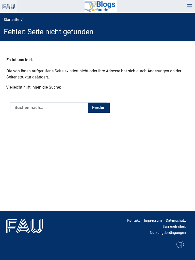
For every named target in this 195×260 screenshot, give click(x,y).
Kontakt (133, 220)
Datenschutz (176, 220)
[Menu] (189, 6)
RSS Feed (180, 244)
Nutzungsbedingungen (168, 233)
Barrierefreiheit (174, 226)
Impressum (153, 220)
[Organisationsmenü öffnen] (8, 6)
